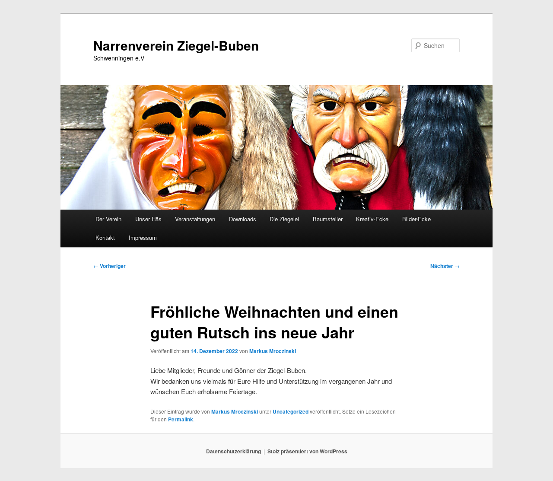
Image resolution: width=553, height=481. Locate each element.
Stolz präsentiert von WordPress (307, 451)
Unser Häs (148, 219)
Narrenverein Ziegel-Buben (176, 45)
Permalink (180, 419)
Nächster (445, 266)
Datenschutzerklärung (233, 451)
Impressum (143, 237)
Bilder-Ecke (416, 219)
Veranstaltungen (195, 219)
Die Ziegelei (284, 219)
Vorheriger (109, 266)
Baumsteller (328, 219)
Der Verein (108, 219)
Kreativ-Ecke (372, 219)
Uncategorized (290, 411)
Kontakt (105, 237)
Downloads (242, 219)
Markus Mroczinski (272, 351)
